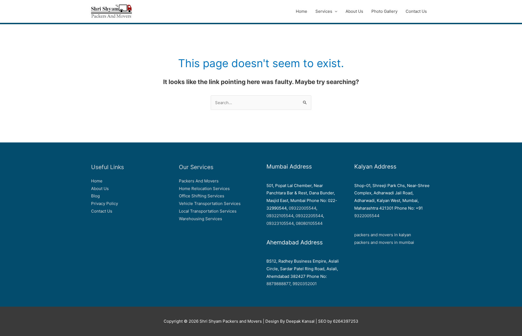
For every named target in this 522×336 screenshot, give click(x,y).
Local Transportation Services (208, 211)
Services (323, 11)
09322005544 (302, 208)
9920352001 (305, 283)
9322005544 (367, 215)
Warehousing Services (200, 218)
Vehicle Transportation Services (210, 203)
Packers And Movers (199, 180)
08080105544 (309, 223)
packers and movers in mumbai (384, 242)
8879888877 (278, 283)
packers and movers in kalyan (382, 234)
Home (301, 11)
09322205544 (309, 215)
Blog (95, 195)
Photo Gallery (384, 11)
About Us (354, 11)
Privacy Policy (104, 203)
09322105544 (279, 215)
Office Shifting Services (201, 195)
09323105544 (280, 223)
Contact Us (416, 11)
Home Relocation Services (204, 188)
